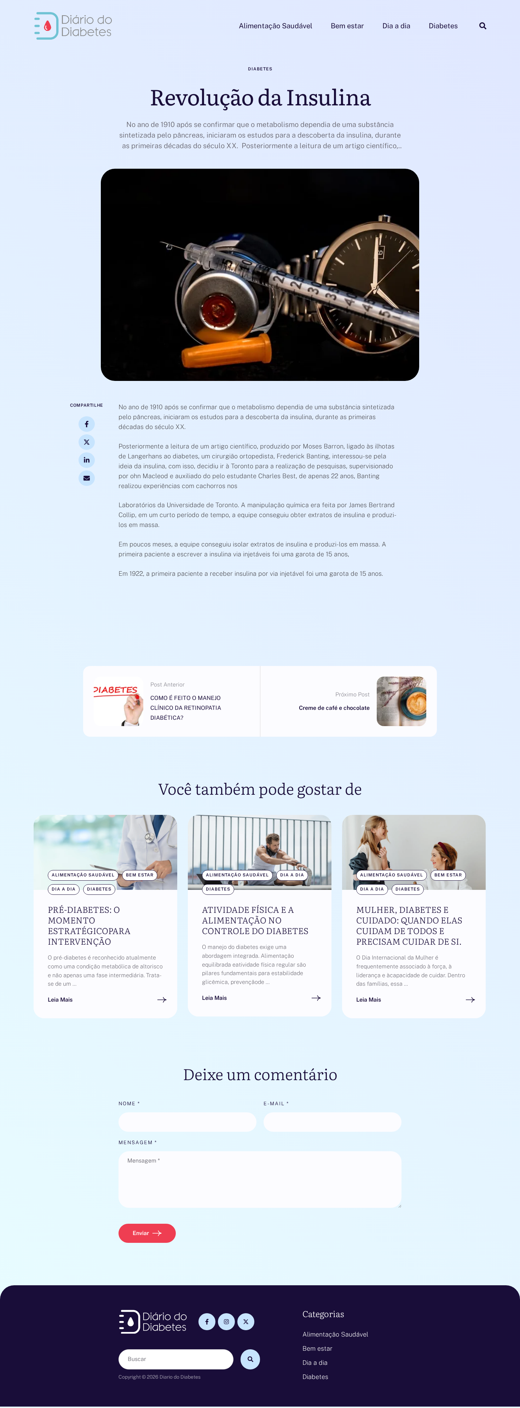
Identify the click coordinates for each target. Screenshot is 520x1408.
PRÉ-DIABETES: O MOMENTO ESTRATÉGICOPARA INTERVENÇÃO (89, 925)
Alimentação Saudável (335, 1334)
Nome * (129, 1103)
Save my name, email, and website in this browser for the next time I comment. (241, 1220)
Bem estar (317, 1348)
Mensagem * (138, 1142)
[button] (500, 1378)
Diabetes (315, 1376)
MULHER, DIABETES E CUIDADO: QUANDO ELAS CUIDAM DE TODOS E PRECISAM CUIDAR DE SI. (409, 925)
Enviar (141, 1233)
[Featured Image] (105, 852)
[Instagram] (226, 1321)
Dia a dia (315, 1362)
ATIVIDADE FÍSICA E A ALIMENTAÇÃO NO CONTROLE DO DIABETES (255, 920)
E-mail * (276, 1103)
